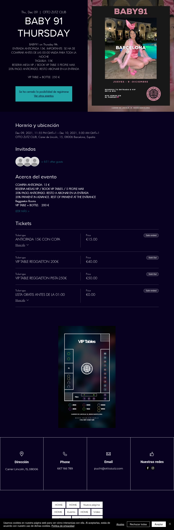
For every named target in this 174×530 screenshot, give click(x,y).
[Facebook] (148, 468)
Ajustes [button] (120, 524)
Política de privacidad (62, 525)
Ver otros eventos (44, 96)
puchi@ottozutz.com (108, 468)
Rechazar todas (138, 524)
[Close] (170, 524)
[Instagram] (153, 468)
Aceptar (159, 524)
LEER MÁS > (22, 211)
